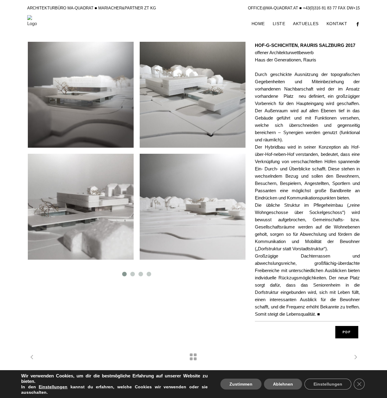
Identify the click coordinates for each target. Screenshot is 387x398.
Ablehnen (283, 384)
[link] (53, 386)
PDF (347, 332)
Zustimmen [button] (240, 384)
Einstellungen (328, 384)
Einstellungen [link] (53, 386)
